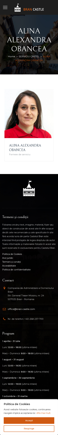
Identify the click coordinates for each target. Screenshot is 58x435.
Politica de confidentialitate (16, 269)
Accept (29, 420)
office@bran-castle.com (21, 309)
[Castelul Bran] (29, 7)
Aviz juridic (7, 258)
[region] (29, 417)
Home (11, 56)
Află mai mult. (43, 413)
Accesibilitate (9, 265)
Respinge (29, 428)
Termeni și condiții (11, 262)
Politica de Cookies (12, 254)
